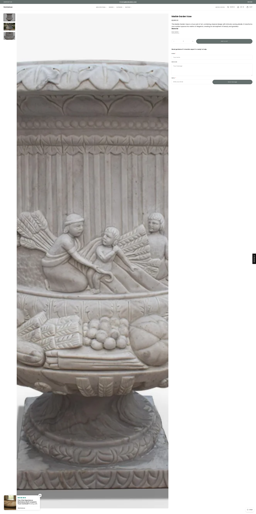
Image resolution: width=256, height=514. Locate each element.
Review (250, 2)
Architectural (101, 7)
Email (173, 78)
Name (173, 53)
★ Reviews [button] (254, 258)
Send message (232, 82)
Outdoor (119, 7)
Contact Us (8, 2)
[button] (220, 7)
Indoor (111, 7)
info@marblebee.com (128, 2)
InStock (127, 7)
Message (174, 62)
